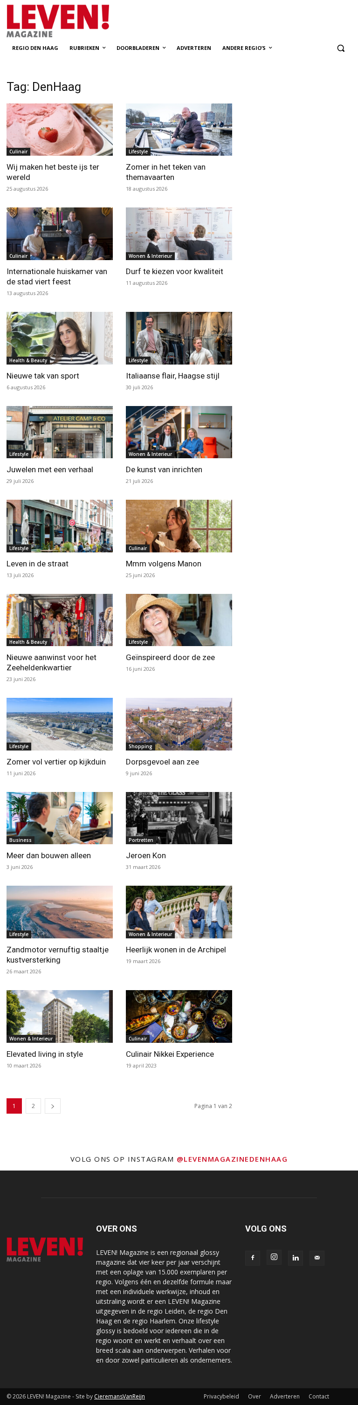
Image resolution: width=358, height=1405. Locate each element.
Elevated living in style (45, 1054)
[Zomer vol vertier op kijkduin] (60, 724)
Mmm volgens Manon (163, 563)
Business (20, 840)
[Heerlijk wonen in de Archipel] (179, 912)
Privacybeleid (221, 1396)
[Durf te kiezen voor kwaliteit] (179, 233)
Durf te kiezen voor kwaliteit (174, 271)
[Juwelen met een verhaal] (60, 432)
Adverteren (285, 1396)
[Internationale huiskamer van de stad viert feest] (60, 233)
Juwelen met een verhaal (50, 469)
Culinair (18, 151)
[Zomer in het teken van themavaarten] (179, 129)
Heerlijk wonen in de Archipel (176, 949)
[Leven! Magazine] (70, 21)
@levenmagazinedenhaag (232, 1159)
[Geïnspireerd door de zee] (179, 620)
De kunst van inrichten (164, 469)
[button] (340, 48)
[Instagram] (274, 1257)
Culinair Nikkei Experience (170, 1054)
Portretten (141, 840)
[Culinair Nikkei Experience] (179, 1016)
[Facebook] (252, 1258)
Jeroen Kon (146, 855)
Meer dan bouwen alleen (49, 855)
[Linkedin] (295, 1258)
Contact (319, 1396)
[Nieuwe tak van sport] (60, 338)
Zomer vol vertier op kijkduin (56, 761)
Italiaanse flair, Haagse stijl (173, 375)
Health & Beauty (28, 360)
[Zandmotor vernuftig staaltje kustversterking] (60, 912)
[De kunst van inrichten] (179, 432)
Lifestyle (138, 151)
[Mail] (317, 1258)
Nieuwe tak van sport (43, 375)
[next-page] (53, 1106)
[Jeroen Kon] (179, 818)
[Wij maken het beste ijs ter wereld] (60, 129)
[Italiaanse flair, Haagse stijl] (179, 338)
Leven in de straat (38, 563)
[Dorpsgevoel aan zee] (179, 724)
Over (254, 1396)
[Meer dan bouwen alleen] (60, 818)
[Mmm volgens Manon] (179, 526)
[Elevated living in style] (60, 1016)
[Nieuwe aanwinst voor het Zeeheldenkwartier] (60, 620)
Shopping (140, 746)
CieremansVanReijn (119, 1396)
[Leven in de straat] (60, 526)
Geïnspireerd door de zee (170, 657)
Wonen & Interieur (150, 256)
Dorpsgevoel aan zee (162, 761)
